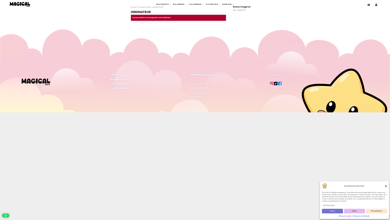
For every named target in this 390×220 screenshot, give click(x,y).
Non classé (237, 10)
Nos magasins (118, 79)
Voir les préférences (376, 211)
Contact (115, 75)
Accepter (332, 211)
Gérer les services (329, 205)
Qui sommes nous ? (121, 84)
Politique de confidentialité (361, 216)
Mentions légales (196, 96)
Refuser (354, 211)
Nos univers (178, 4)
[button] (386, 186)
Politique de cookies (344, 216)
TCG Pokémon (195, 4)
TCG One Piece (211, 4)
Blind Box (227, 4)
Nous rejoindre (119, 88)
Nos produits (162, 4)
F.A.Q (113, 93)
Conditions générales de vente (201, 84)
